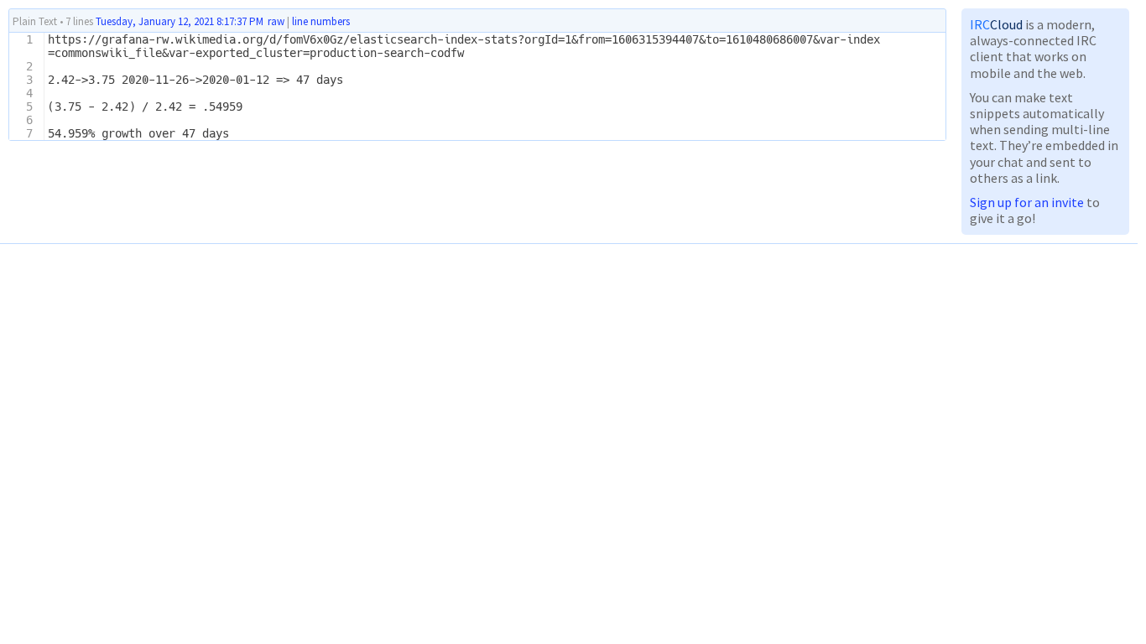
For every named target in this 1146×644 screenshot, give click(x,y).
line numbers (321, 22)
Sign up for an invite (1027, 202)
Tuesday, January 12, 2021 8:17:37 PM (179, 21)
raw (276, 21)
